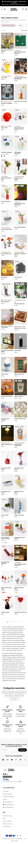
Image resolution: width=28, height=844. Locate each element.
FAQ (4, 818)
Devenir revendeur (7, 794)
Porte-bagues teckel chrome (5, 492)
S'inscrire (22, 750)
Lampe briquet (17, 350)
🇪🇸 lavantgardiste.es (8, 807)
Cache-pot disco (4, 515)
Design (20, 25)
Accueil (2, 14)
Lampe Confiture (4, 374)
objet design (14, 632)
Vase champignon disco (6, 253)
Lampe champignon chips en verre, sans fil (20, 565)
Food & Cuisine (19, 695)
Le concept (5, 791)
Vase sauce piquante (5, 201)
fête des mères (12, 657)
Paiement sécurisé (7, 823)
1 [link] (7, 621)
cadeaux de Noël (6, 659)
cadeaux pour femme (15, 655)
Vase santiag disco (5, 301)
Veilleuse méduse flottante (7, 444)
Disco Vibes (8, 695)
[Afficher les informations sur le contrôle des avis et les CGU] (20, 781)
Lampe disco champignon (6, 103)
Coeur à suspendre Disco (6, 229)
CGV (25, 838)
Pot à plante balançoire (19, 303)
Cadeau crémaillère (8, 692)
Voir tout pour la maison (8, 25)
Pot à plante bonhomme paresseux (19, 538)
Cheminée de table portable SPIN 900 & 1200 (20, 78)
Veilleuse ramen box (18, 396)
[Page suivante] (21, 621)
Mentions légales (14, 840)
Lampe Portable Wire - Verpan (19, 588)
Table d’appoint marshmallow (17, 153)
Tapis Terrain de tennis (19, 374)
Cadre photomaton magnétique (5, 562)
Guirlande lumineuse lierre (20, 418)
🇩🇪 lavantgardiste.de (8, 804)
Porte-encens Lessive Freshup (6, 468)
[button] (2, 9)
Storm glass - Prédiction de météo (20, 254)
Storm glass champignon (6, 152)
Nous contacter (7, 826)
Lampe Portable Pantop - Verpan (6, 588)
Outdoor (14, 699)
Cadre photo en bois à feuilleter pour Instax (19, 128)
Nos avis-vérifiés (7, 821)
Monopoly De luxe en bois (20, 328)
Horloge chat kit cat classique (18, 178)
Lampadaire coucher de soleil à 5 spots (19, 204)
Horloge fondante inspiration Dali (18, 445)
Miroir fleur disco (18, 277)
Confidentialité (19, 838)
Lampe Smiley (4, 277)
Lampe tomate (4, 127)
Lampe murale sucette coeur (20, 612)
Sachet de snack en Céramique (5, 419)
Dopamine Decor (20, 692)
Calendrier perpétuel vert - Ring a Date (20, 52)
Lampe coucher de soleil (6, 396)
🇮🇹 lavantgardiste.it (8, 802)
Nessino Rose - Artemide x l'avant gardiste (7, 327)
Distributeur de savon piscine (19, 492)
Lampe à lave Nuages (19, 515)
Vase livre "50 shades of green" (6, 178)
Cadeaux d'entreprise (8, 796)
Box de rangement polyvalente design (5, 538)
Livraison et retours (7, 815)
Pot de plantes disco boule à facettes (7, 50)
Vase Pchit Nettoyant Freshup (19, 468)
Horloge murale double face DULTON (7, 351)
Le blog (5, 799)
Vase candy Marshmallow (19, 227)
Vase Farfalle (4, 77)
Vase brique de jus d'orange (20, 101)
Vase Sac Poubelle (5, 612)
